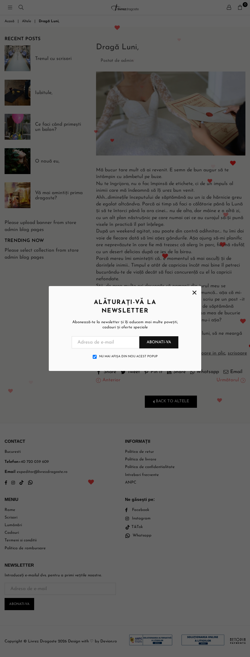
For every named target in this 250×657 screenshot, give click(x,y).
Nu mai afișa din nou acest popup (128, 356)
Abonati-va (159, 342)
